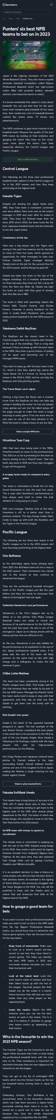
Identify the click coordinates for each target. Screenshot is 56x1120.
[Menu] (51, 5)
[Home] (4, 18)
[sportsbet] (10, 4)
